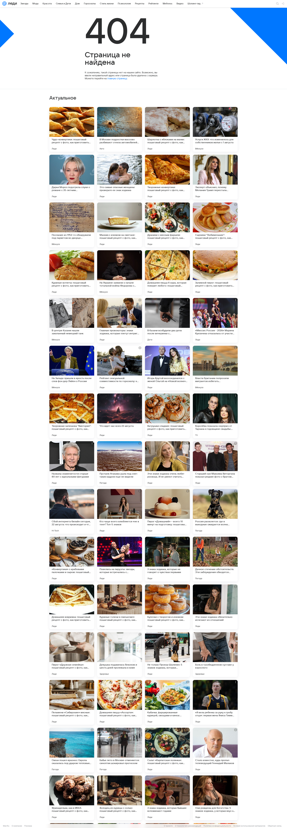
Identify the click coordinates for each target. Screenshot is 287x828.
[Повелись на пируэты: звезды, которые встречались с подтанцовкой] (119, 559)
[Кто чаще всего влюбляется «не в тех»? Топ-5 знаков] (119, 511)
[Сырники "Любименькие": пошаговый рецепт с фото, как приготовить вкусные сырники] (215, 224)
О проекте (168, 826)
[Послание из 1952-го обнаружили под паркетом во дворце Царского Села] (71, 224)
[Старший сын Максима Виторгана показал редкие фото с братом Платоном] (215, 463)
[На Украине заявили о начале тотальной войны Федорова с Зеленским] (119, 272)
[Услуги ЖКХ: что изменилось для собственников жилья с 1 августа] (215, 129)
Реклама (28, 826)
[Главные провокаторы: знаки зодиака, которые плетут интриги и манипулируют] (119, 320)
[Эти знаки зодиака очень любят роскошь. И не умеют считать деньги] (167, 463)
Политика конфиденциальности (217, 826)
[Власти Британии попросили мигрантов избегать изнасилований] (215, 368)
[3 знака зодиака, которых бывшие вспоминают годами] (167, 797)
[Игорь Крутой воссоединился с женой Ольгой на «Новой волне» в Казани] (167, 368)
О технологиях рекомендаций (188, 826)
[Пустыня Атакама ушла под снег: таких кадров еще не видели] (119, 463)
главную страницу (117, 78)
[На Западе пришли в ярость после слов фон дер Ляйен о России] (71, 368)
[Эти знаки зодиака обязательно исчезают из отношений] (215, 606)
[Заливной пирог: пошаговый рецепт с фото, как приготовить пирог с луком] (215, 272)
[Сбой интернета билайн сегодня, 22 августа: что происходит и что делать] (71, 511)
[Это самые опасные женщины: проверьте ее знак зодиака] (119, 177)
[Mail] (4, 3)
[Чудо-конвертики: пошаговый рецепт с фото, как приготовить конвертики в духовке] (71, 129)
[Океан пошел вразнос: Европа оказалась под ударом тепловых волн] (71, 750)
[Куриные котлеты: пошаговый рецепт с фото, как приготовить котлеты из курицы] (71, 272)
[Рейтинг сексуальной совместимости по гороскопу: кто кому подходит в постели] (119, 368)
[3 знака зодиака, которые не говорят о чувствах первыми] (167, 559)
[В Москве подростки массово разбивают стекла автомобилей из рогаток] (119, 129)
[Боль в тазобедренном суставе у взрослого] (215, 654)
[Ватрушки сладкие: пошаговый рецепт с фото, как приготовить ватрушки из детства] (167, 415)
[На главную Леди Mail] (12, 3)
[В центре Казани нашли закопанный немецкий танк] (71, 320)
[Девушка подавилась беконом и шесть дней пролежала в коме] (119, 654)
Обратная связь (275, 826)
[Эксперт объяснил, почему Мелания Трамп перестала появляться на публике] (215, 177)
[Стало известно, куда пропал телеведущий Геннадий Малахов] (215, 750)
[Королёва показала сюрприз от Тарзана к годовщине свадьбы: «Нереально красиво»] (215, 415)
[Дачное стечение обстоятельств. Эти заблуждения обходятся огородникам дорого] (215, 559)
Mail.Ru (6, 826)
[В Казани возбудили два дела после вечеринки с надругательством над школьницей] (167, 320)
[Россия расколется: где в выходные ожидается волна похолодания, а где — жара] (215, 511)
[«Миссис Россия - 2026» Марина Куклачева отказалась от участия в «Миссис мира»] (215, 320)
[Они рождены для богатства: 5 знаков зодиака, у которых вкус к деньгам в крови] (215, 797)
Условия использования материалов (249, 826)
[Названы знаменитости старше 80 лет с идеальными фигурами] (71, 463)
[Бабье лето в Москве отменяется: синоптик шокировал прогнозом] (119, 750)
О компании (17, 826)
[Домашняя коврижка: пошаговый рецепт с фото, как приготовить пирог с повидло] (71, 606)
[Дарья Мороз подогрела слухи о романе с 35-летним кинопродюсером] (71, 177)
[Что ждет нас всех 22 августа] (119, 415)
